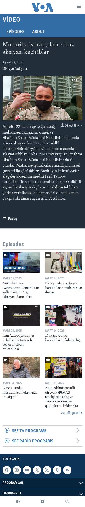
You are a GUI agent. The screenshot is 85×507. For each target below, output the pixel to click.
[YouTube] (42, 501)
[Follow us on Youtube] (27, 470)
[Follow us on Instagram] (17, 470)
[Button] (10, 219)
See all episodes (71, 413)
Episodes (15, 32)
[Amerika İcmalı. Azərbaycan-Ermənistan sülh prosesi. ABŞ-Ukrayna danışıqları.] (21, 262)
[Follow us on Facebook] (7, 470)
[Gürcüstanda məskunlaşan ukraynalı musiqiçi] (21, 367)
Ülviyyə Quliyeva (15, 69)
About (38, 32)
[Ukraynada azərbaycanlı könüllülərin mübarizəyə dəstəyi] (63, 262)
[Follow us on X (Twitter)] (37, 470)
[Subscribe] (67, 470)
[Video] (17, 501)
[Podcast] (57, 470)
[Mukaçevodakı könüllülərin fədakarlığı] (63, 315)
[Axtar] (67, 501)
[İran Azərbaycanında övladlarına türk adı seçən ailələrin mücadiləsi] (21, 315)
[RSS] (47, 470)
